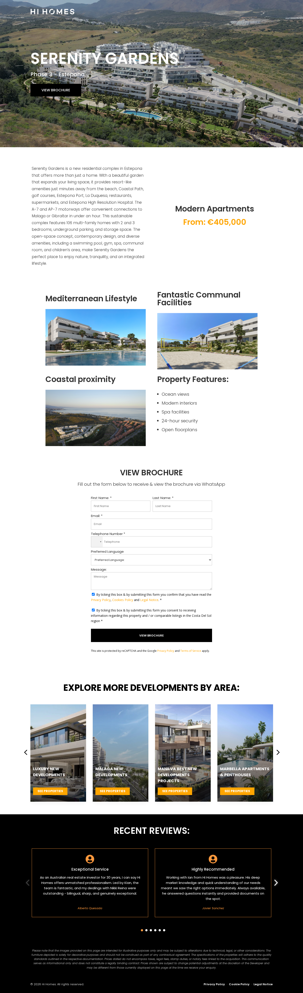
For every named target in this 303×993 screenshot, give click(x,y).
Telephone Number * (108, 533)
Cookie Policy (239, 984)
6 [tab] (164, 930)
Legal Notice (149, 600)
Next (276, 753)
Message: (99, 569)
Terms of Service (190, 651)
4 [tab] (155, 930)
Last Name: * (163, 498)
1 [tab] (142, 930)
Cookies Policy (122, 600)
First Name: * (101, 498)
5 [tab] (160, 930)
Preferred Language (107, 551)
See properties (50, 791)
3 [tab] (151, 930)
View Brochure (55, 90)
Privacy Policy (100, 600)
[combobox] (97, 542)
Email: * (96, 515)
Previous (27, 753)
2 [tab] (146, 930)
